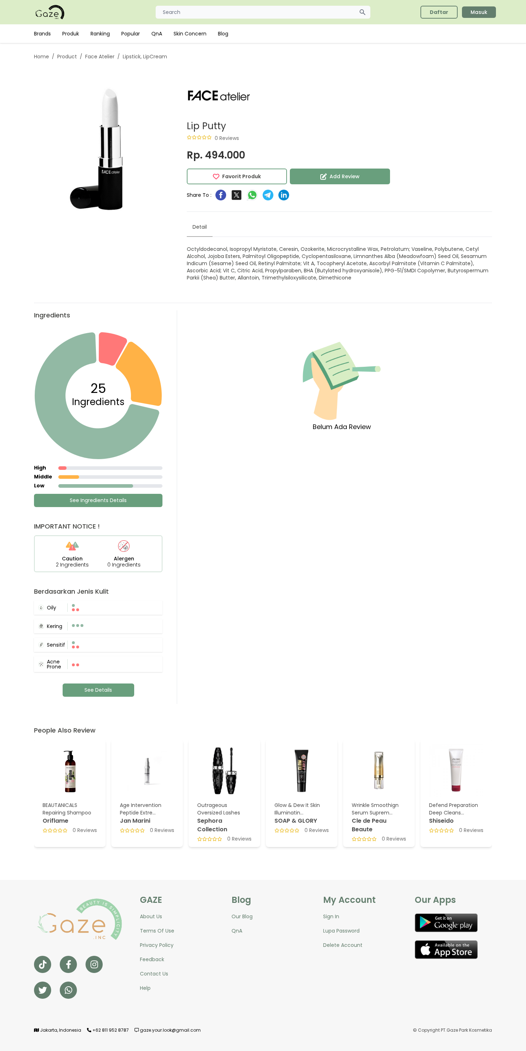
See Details (98, 690)
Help (145, 988)
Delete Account (342, 945)
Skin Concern (190, 33)
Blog (223, 33)
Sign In (331, 916)
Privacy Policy (157, 945)
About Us (151, 916)
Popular (130, 33)
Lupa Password (341, 930)
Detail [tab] (200, 226)
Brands (42, 33)
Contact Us (154, 973)
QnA (156, 33)
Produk (70, 33)
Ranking (100, 33)
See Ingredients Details (98, 500)
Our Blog (242, 916)
